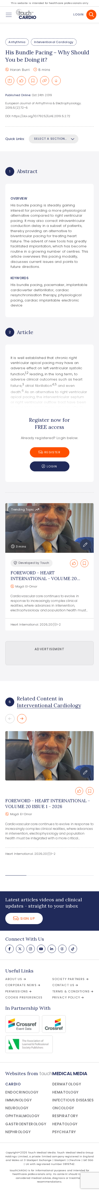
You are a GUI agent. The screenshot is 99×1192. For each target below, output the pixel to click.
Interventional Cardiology (53, 42)
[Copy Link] (44, 80)
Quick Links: (15, 138)
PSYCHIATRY (64, 1131)
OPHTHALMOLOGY (22, 1115)
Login (78, 14)
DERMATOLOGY (66, 1084)
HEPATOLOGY (65, 1124)
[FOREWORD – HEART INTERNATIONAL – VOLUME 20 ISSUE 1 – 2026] (49, 755)
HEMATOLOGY (65, 1092)
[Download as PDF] (56, 80)
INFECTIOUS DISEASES (73, 1100)
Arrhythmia (16, 42)
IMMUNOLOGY (18, 1100)
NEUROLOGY (17, 1108)
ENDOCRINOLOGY (22, 1092)
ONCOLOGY (63, 1108)
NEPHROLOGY (18, 1131)
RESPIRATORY (65, 1115)
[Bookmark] (33, 80)
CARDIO (13, 1084)
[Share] (9, 80)
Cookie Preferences (24, 997)
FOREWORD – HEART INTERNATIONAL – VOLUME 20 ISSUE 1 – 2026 (44, 578)
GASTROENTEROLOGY (25, 1124)
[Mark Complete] (21, 80)
